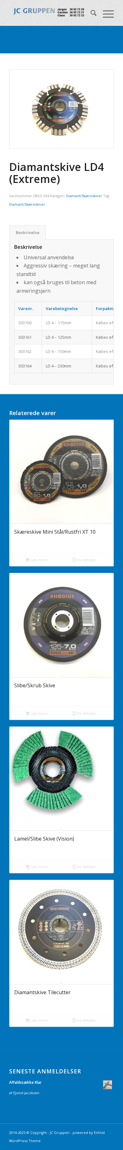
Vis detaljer (86, 559)
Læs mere (38, 559)
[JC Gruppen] (51, 13)
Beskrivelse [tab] (27, 232)
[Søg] (90, 13)
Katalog (18, 34)
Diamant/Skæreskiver (84, 195)
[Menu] (105, 13)
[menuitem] (90, 13)
